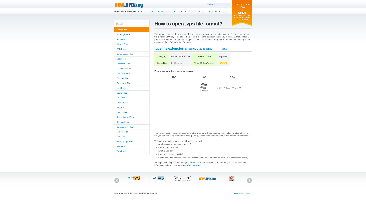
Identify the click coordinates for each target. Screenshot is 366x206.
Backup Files (122, 44)
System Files (122, 132)
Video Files (122, 146)
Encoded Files (123, 78)
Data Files (121, 59)
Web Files (121, 151)
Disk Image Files (124, 73)
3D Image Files (123, 34)
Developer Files (124, 68)
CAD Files (121, 49)
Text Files (121, 136)
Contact (248, 193)
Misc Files (121, 107)
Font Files (121, 88)
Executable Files (124, 83)
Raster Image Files (125, 117)
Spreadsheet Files (125, 127)
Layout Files (122, 102)
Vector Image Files (125, 141)
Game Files (122, 93)
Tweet (224, 48)
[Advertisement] (172, 100)
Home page (238, 193)
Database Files (123, 64)
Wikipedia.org (194, 165)
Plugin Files (122, 112)
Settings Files (123, 122)
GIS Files (121, 98)
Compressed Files (125, 54)
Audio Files (122, 39)
